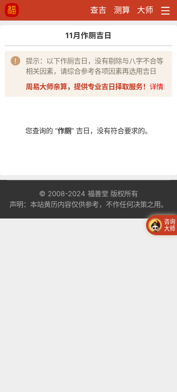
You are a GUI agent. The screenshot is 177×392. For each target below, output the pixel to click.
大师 (145, 10)
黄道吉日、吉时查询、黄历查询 (29, 10)
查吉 (98, 10)
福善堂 (98, 193)
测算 (122, 10)
